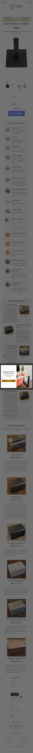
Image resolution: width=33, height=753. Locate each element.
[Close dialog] (31, 366)
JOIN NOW (9, 380)
